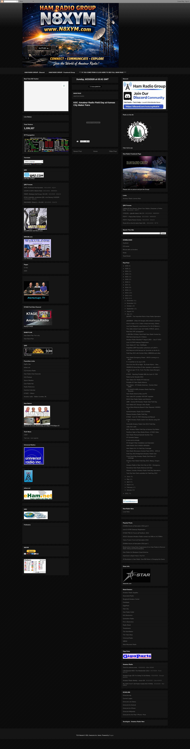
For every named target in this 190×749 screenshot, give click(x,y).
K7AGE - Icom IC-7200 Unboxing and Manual (140, 417)
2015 (127, 290)
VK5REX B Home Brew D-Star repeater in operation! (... (143, 367)
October (129, 306)
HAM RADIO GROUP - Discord (35, 72)
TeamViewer (127, 256)
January (129, 490)
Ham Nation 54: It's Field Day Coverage (138, 448)
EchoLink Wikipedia (129, 711)
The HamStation (128, 631)
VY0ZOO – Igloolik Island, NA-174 (133, 213)
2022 (127, 276)
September (130, 308)
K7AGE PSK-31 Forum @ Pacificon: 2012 (136, 533)
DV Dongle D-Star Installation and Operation (140, 443)
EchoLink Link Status (129, 701)
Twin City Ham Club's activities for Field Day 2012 (141, 473)
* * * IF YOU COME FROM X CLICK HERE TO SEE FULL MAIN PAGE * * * (102, 72)
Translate (39, 164)
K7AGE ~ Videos (29, 393)
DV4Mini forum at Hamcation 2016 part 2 (136, 526)
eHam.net (27, 367)
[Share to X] (85, 141)
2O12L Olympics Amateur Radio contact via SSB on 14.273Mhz (142, 536)
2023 (127, 274)
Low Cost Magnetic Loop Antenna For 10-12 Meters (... (143, 326)
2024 (127, 271)
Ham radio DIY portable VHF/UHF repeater (139, 396)
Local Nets (126, 511)
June (128, 476)
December (130, 300)
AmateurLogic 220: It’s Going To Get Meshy (136, 675)
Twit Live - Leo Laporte (31, 438)
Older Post (113, 151)
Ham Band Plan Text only (32, 335)
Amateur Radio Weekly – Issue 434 (134, 680)
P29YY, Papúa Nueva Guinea (132, 220)
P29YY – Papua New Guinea (132, 216)
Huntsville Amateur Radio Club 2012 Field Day (140, 424)
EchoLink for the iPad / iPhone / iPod (134, 714)
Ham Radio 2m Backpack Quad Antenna (135, 552)
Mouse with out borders (130, 249)
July (128, 314)
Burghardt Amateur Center (131, 599)
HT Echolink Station (132, 437)
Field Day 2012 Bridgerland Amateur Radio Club (141, 453)
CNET (26, 435)
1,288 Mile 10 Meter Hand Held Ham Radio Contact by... (144, 334)
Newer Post (77, 151)
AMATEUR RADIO (78, 96)
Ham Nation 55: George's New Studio (138, 404)
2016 (127, 287)
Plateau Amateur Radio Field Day (136, 414)
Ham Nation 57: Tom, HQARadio (136, 345)
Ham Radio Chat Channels (32, 374)
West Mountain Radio (129, 644)
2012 (127, 298)
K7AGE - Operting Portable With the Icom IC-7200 (142, 374)
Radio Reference (29, 387)
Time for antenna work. (130, 667)
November (130, 303)
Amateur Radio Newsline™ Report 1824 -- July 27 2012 (143, 339)
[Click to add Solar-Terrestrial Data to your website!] (46, 151)
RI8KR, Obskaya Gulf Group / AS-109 (35, 194)
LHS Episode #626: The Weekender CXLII (136, 670)
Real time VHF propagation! (135, 331)
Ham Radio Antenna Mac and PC (136, 393)
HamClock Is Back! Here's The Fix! (134, 556)
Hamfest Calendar (29, 390)
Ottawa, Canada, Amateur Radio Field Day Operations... (144, 470)
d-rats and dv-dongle (132, 440)
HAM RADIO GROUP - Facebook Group (62, 72)
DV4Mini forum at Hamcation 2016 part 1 (136, 543)
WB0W (125, 641)
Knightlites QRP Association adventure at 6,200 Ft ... (142, 347)
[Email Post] (77, 141)
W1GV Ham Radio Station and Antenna (138, 399)
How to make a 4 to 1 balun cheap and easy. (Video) (142, 323)
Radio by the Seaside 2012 (134, 377)
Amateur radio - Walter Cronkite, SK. (35, 396)
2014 (127, 293)
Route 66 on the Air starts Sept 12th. (134, 223)
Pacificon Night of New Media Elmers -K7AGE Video (142, 432)
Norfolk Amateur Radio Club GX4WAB (138, 411)
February (130, 487)
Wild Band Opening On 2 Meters (136, 337)
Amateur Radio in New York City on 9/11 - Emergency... (143, 465)
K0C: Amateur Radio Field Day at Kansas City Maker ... (143, 429)
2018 (127, 282)
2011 (126, 493)
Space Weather (29, 380)
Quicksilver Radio (128, 618)
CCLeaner (126, 246)
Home (95, 151)
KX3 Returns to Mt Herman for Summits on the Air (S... (143, 350)
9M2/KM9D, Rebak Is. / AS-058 (33, 202)
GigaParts (126, 605)
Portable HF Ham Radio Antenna (136, 382)
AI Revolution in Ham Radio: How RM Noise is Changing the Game (144, 559)
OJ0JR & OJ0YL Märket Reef (33, 191)
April (128, 482)
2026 (127, 266)
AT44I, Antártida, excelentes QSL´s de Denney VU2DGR (41, 197)
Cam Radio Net (29, 383)
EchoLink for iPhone (129, 708)
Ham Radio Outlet (128, 612)
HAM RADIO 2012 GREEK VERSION (137, 445)
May (128, 479)
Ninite (124, 252)
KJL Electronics (127, 615)
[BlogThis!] (83, 141)
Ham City (126, 609)
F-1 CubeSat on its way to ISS (135, 362)
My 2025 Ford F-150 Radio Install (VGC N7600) (138, 684)
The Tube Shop (128, 635)
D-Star (26, 267)
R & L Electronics (128, 622)
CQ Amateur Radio (30, 370)
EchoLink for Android (129, 705)
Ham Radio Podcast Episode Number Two (139, 435)
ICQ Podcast (28, 377)
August (129, 311)
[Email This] (81, 141)
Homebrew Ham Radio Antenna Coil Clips (139, 468)
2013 (127, 295)
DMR (25, 271)
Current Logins (127, 698)
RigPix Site (27, 364)
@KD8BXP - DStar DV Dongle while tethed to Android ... (143, 321)
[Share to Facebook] (87, 141)
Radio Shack (127, 625)
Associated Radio (128, 596)
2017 (127, 285)
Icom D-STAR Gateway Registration (137, 342)
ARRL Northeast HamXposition (33, 187)
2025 (127, 268)
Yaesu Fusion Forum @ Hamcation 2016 (135, 540)
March (129, 484)
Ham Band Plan (29, 338)
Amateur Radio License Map (132, 198)
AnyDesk (125, 243)
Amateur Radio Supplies (130, 592)
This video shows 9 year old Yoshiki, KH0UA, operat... (143, 329)
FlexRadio (126, 602)
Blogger (111, 735)
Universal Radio (128, 638)
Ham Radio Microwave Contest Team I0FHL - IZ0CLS (143, 451)
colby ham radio (131, 426)
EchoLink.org (127, 695)
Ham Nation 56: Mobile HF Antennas (137, 379)
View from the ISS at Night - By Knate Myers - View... (142, 364)
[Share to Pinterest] (89, 141)
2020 (127, 279)
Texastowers (127, 628)
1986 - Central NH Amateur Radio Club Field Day (141, 402)
